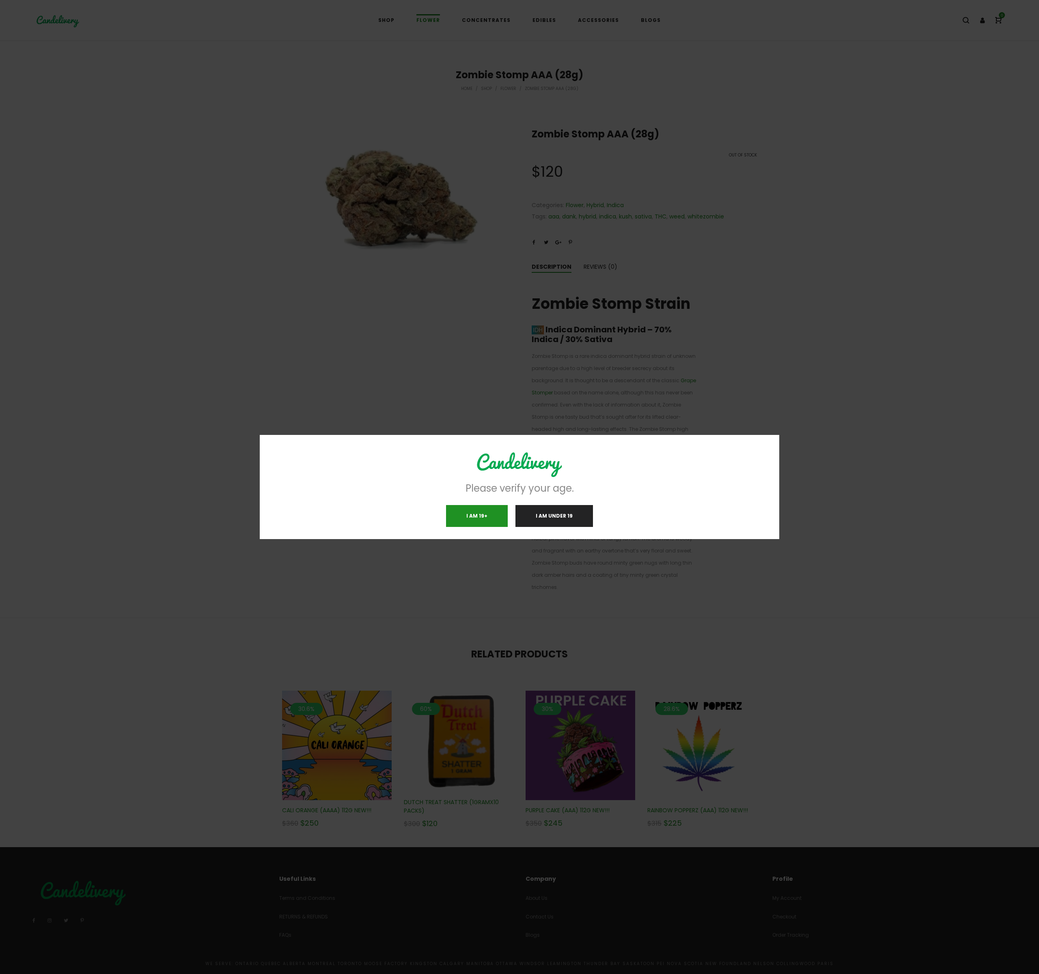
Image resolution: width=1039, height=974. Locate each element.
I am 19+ (476, 515)
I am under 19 (554, 515)
